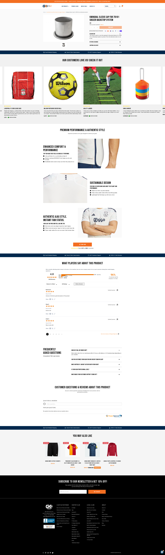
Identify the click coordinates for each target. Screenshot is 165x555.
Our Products (65, 6)
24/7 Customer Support (95, 52)
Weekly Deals (84, 6)
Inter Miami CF (74, 525)
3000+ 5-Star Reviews (116, 52)
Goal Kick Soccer (117, 552)
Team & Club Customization (73, 52)
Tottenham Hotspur (75, 542)
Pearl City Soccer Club (91, 529)
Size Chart (104, 518)
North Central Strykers (91, 525)
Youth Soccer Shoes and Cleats (63, 512)
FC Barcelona (74, 520)
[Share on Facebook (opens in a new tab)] (50, 299)
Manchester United (75, 534)
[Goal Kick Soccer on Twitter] (53, 553)
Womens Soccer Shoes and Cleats (64, 509)
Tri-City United (90, 539)
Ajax (72, 509)
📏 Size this (141, 541)
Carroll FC (89, 512)
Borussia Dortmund (75, 514)
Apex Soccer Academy (91, 509)
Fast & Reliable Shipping (51, 52)
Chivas (73, 518)
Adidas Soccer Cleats (61, 514)
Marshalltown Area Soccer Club (93, 523)
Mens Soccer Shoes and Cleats (63, 507)
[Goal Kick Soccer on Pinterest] (50, 553)
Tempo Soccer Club (91, 537)
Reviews (103, 525)
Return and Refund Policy (107, 516)
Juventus (73, 527)
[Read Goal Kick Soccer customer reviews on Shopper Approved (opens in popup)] (49, 527)
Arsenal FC (74, 512)
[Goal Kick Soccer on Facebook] (46, 553)
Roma (73, 540)
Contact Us (92, 6)
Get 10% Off (97, 492)
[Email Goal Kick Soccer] (43, 553)
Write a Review (79, 284)
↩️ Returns (141, 544)
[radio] (82, 274)
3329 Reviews (53, 279)
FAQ (103, 512)
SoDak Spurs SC (90, 531)
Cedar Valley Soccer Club (92, 514)
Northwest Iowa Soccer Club (92, 527)
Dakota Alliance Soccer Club (92, 518)
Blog (103, 523)
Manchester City (75, 531)
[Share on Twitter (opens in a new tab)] (52, 299)
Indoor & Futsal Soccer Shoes (63, 520)
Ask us (102, 24)
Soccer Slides (59, 526)
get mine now (82, 244)
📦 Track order (158, 541)
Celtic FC (73, 516)
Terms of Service (105, 520)
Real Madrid (74, 538)
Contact (103, 509)
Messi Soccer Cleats (61, 516)
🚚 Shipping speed (149, 541)
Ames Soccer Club (90, 507)
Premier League (75, 6)
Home (44, 12)
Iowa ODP (89, 520)
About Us (104, 507)
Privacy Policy (105, 514)
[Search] (115, 6)
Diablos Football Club (91, 516)
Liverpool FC (74, 529)
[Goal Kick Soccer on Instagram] (48, 553)
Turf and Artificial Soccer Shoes (63, 518)
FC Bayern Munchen (76, 523)
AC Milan (73, 507)
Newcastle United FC (76, 536)
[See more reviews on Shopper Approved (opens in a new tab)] (54, 299)
